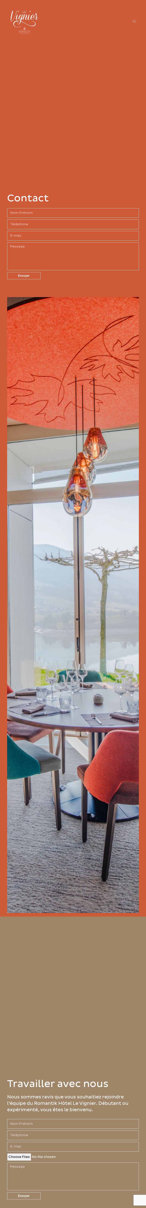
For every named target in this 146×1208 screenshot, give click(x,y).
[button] (134, 21)
